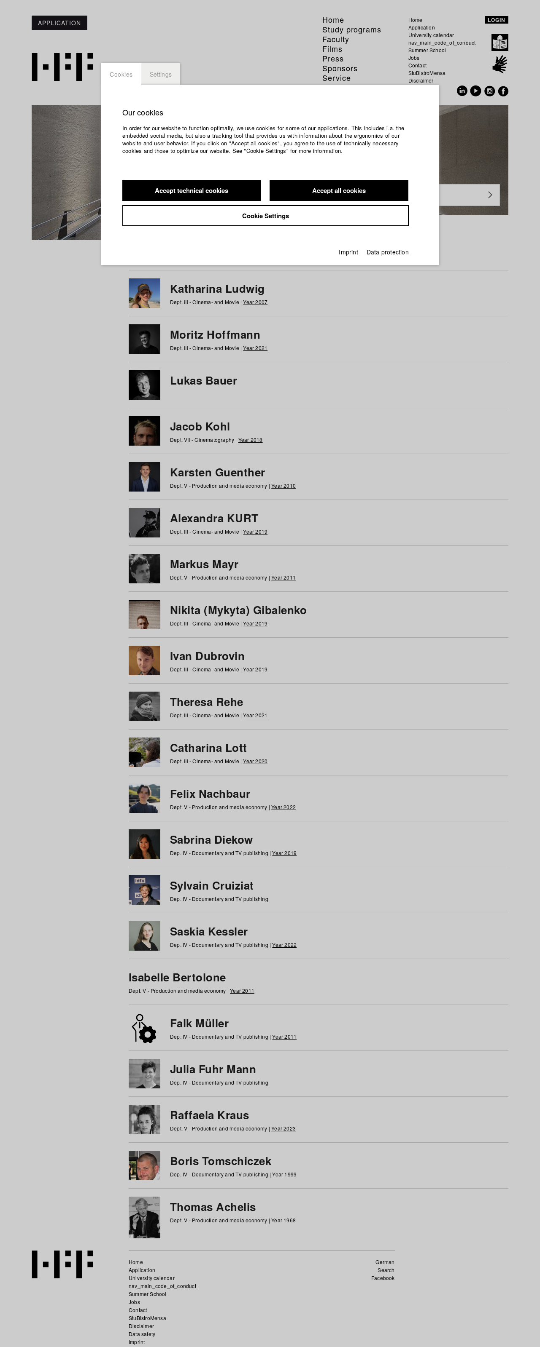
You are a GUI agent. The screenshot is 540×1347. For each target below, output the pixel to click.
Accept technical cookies (191, 190)
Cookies (121, 74)
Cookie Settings (265, 215)
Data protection (388, 252)
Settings (161, 74)
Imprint (348, 252)
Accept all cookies (339, 190)
